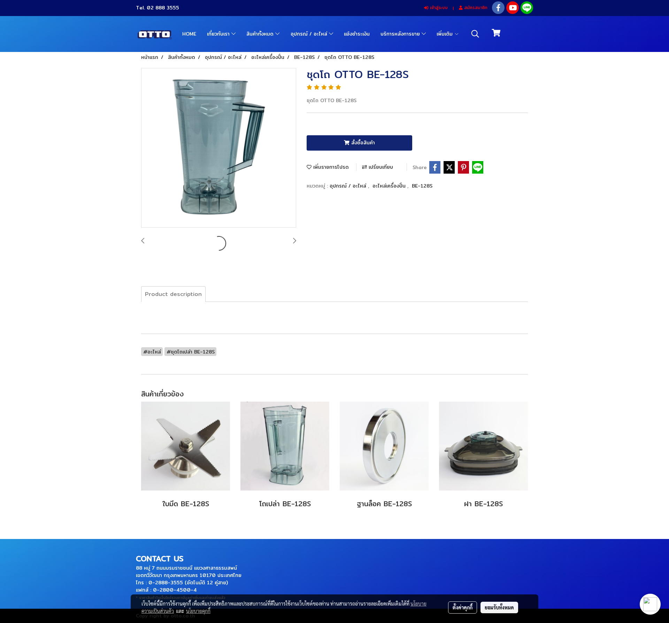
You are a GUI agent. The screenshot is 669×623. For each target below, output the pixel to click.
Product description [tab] (173, 294)
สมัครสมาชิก (474, 7)
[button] (475, 33)
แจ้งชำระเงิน (357, 34)
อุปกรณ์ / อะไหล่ (310, 34)
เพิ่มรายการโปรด (330, 167)
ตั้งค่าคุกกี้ (462, 607)
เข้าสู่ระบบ (438, 7)
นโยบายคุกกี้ (198, 611)
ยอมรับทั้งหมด (499, 607)
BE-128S (422, 186)
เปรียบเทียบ (380, 167)
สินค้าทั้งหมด (260, 34)
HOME (189, 34)
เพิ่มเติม (445, 34)
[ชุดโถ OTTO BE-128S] (218, 148)
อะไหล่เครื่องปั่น (389, 186)
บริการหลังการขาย (401, 34)
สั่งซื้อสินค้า (362, 142)
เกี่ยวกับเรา (219, 34)
